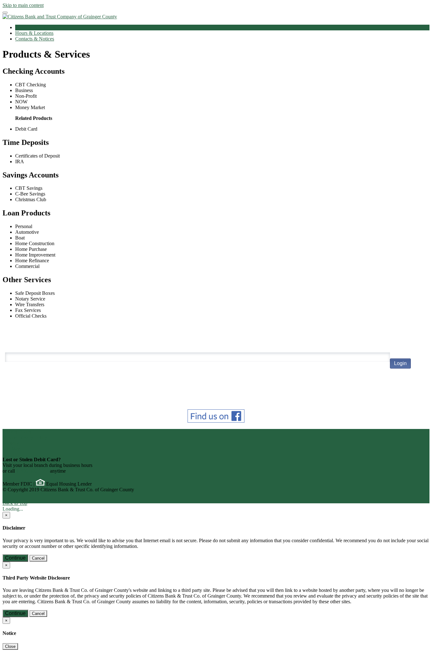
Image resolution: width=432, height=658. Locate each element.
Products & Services (35, 27)
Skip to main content (23, 5)
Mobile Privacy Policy (25, 437)
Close (10, 646)
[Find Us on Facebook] (216, 421)
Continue (15, 558)
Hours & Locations (34, 33)
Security (11, 443)
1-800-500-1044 (32, 471)
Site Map (12, 448)
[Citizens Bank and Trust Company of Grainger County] (60, 16)
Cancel (38, 558)
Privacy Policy (17, 431)
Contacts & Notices (34, 38)
